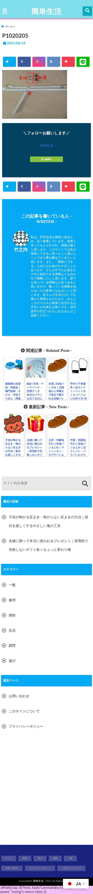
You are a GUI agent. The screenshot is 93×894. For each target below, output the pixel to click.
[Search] (85, 484)
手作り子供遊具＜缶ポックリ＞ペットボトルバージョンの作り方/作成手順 (78, 392)
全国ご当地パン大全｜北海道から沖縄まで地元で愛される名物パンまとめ (56, 392)
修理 (12, 600)
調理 (12, 645)
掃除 (12, 615)
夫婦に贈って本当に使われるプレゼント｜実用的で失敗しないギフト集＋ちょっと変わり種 (34, 451)
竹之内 (21, 249)
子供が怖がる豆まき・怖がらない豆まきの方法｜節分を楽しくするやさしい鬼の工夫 (13, 451)
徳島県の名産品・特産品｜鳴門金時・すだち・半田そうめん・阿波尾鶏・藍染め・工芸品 (13, 394)
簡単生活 (46, 11)
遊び (12, 661)
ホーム (8, 858)
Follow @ (46, 145)
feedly (48, 159)
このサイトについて (24, 711)
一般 (12, 585)
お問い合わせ (19, 696)
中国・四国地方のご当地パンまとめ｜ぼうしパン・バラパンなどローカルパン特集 (78, 451)
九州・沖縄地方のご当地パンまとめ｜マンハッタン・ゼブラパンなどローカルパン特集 (56, 451)
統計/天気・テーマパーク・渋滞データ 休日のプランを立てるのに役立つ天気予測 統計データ (35, 396)
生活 (12, 630)
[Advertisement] (46, 788)
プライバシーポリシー (26, 726)
